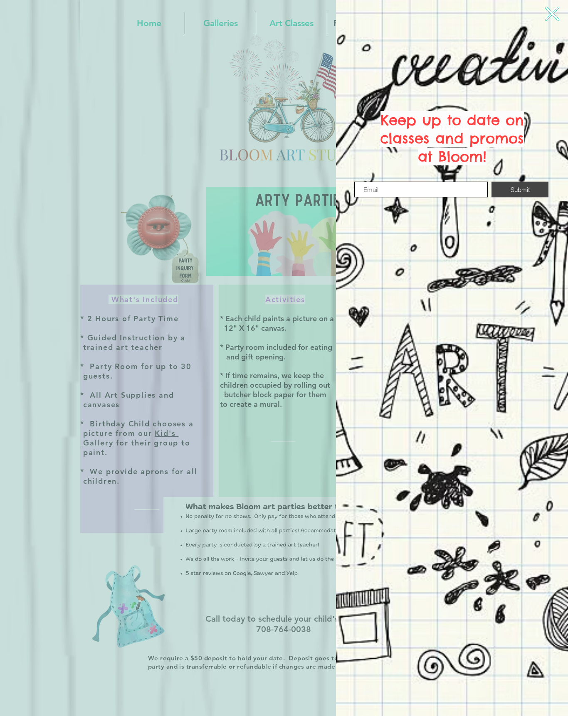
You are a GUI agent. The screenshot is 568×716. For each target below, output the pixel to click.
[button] (552, 14)
